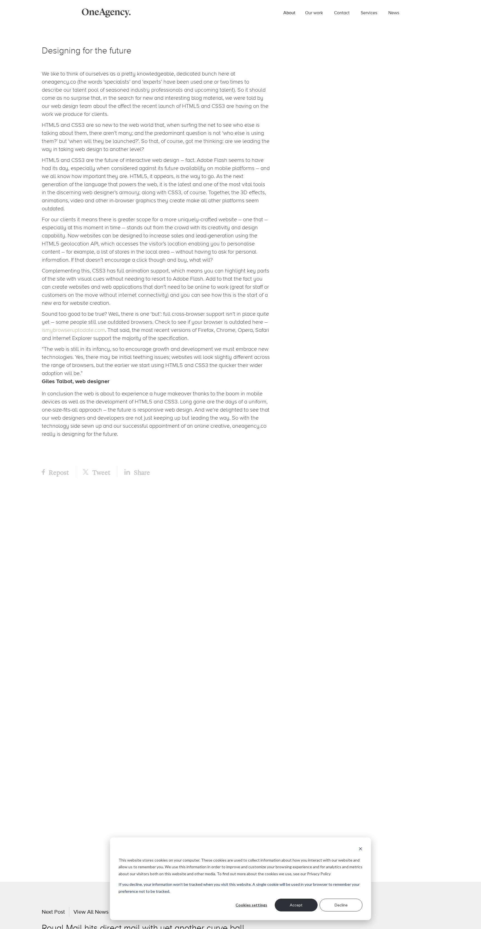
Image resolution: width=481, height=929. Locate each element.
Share (141, 472)
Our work (314, 12)
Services (369, 12)
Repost (58, 472)
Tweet (100, 472)
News (393, 12)
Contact (342, 12)
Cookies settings (251, 905)
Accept (296, 905)
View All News (91, 912)
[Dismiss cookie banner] (360, 849)
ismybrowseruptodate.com (73, 330)
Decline (341, 905)
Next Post (53, 912)
